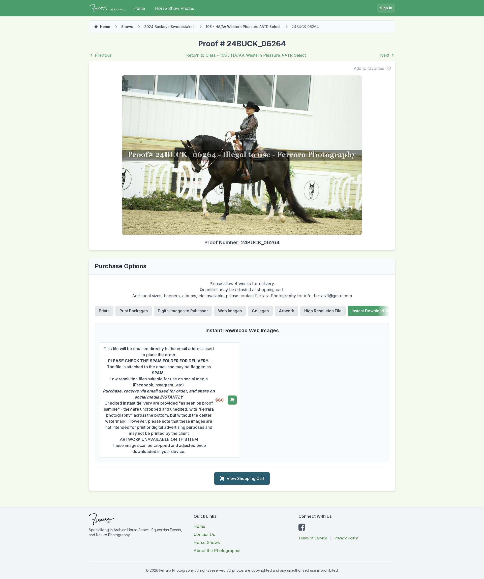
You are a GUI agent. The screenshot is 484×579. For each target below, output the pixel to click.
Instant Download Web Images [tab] (380, 310)
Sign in (386, 8)
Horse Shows (207, 542)
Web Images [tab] (230, 310)
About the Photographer (217, 550)
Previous (103, 55)
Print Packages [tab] (133, 310)
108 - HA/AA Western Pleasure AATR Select (243, 26)
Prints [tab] (104, 310)
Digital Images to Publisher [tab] (183, 310)
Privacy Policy (346, 538)
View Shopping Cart (245, 478)
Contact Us (204, 534)
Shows (127, 26)
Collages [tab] (260, 310)
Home (139, 8)
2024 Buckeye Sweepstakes (169, 26)
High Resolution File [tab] (323, 310)
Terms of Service (312, 538)
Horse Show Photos (174, 8)
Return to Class (246, 55)
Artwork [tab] (286, 310)
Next (384, 55)
